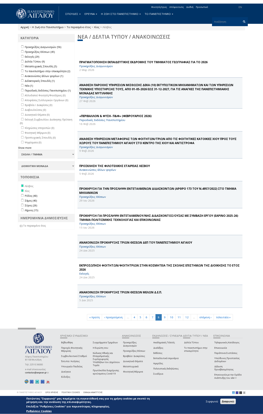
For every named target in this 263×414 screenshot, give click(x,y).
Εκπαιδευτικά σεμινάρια (166, 358)
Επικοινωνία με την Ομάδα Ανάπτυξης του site (228, 376)
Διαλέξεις (158, 347)
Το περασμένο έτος (79, 27)
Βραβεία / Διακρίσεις (134, 356)
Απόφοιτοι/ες (176, 7)
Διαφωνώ (228, 401)
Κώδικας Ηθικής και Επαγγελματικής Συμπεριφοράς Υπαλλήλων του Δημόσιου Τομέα (106, 359)
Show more (24, 147)
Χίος (96, 27)
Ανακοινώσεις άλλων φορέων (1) (44, 76)
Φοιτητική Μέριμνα (133, 371)
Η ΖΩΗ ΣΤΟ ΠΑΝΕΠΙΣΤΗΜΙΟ (120, 14)
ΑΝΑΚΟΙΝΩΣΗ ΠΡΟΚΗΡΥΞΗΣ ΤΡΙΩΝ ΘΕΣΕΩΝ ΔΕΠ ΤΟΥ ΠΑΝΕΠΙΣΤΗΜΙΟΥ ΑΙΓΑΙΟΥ (135, 242)
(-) (21, 225)
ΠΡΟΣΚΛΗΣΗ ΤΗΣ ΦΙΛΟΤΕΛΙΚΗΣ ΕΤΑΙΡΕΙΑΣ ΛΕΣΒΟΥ (114, 166)
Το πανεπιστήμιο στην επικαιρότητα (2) (47, 71)
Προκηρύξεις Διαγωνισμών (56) (43, 47)
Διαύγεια (66, 371)
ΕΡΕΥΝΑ (89, 14)
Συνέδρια (158, 373)
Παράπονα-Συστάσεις (225, 353)
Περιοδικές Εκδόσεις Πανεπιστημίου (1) (48, 90)
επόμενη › (205, 317)
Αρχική (25, 27)
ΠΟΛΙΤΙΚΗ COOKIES (71, 392)
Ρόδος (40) (31, 195)
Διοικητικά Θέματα (133, 361)
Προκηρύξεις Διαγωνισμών (130, 344)
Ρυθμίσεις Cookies (39, 411)
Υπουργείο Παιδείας (71, 366)
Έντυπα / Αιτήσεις (70, 361)
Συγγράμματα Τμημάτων (105, 342)
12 (187, 317)
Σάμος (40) (31, 200)
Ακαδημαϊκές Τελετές (164, 342)
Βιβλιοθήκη (67, 342)
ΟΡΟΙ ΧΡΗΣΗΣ (51, 392)
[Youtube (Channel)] (48, 381)
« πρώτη (94, 317)
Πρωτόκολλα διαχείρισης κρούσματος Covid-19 (106, 372)
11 (179, 317)
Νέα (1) (29, 85)
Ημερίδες (158, 363)
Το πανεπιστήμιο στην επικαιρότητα (195, 349)
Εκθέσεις (157, 353)
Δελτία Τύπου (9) (35, 61)
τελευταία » (223, 317)
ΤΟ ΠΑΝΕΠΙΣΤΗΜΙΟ (158, 14)
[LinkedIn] (43, 381)
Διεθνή (189, 7)
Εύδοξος (65, 376)
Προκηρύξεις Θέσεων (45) (40, 52)
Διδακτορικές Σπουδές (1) (40, 81)
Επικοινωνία (220, 347)
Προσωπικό (202, 7)
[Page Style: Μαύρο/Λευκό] (244, 392)
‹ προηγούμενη (113, 317)
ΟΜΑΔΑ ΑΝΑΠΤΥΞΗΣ (93, 392)
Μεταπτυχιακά (130, 366)
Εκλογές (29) (32, 56)
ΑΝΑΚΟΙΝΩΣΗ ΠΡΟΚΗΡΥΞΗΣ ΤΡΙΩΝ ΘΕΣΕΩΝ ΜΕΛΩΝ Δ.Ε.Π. (120, 292)
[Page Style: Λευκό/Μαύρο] (240, 392)
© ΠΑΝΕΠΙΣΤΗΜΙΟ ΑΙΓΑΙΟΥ (29, 392)
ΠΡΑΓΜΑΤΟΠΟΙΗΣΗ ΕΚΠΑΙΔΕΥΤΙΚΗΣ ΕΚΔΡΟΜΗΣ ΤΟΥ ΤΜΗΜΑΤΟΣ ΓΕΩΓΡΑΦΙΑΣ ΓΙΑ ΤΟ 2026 (143, 62)
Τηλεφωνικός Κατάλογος (226, 342)
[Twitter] (37, 381)
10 (171, 317)
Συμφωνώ (212, 401)
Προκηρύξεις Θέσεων (134, 350)
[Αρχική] (37, 13)
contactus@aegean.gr (37, 372)
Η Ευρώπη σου (100, 347)
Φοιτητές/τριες (159, 7)
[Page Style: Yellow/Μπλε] (237, 392)
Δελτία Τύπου (191, 342)
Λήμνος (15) (31, 210)
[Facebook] (32, 381)
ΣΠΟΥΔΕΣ (72, 14)
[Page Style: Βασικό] (233, 392)
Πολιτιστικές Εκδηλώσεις (166, 368)
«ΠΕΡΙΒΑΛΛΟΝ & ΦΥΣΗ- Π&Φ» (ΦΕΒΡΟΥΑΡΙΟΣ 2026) (115, 116)
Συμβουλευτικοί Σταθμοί (74, 356)
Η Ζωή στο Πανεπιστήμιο (48, 27)
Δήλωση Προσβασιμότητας (223, 368)
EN (240, 7)
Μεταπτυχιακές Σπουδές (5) (41, 66)
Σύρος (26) (31, 205)
